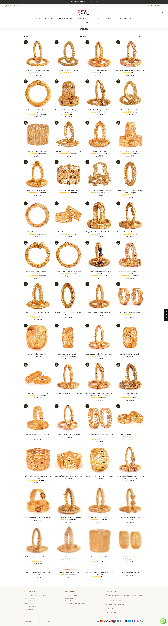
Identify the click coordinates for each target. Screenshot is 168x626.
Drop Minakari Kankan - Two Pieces (68, 517)
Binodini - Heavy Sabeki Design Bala (99, 312)
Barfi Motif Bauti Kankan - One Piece (38, 232)
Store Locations (70, 598)
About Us (68, 601)
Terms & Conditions (31, 601)
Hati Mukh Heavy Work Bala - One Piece (38, 111)
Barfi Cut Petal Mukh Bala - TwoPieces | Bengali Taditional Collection (99, 394)
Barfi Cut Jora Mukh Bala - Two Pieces (68, 393)
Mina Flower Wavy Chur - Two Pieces (38, 517)
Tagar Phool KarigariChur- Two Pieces (99, 232)
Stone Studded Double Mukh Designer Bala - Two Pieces (130, 477)
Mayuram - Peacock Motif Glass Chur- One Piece (99, 573)
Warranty (97, 19)
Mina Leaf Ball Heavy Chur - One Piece (68, 476)
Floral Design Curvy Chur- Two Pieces (130, 151)
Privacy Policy (28, 604)
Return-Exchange (124, 19)
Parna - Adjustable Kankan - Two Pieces (38, 313)
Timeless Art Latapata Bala (99, 517)
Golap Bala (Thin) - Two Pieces (99, 110)
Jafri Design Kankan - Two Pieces (68, 557)
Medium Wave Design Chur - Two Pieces (38, 573)
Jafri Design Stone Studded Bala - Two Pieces (130, 518)
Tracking (109, 19)
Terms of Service (30, 606)
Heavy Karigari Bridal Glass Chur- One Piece (99, 558)
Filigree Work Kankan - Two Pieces (68, 151)
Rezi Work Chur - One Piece (38, 354)
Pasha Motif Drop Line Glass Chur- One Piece (38, 477)
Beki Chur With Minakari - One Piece (99, 190)
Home (38, 19)
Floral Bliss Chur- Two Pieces (130, 312)
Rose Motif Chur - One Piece (68, 232)
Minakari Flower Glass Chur (68, 190)
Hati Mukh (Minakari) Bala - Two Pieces (130, 71)
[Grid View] (25, 36)
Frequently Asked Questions (75, 604)
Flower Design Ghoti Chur (130, 435)
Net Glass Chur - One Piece (38, 151)
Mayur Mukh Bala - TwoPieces (37, 190)
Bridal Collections (67, 19)
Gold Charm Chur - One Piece (68, 354)
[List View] (27, 36)
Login (148, 6)
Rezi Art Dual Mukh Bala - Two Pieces (99, 354)
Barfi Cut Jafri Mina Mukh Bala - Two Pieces (37, 558)
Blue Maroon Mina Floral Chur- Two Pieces (130, 272)
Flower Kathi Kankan (99, 151)
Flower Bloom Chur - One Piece (130, 354)
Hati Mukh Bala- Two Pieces (99, 71)
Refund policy (28, 609)
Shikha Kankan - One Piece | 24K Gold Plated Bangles (68, 313)
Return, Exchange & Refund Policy (35, 595)
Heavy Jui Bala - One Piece (130, 110)
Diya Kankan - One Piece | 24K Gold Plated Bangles (130, 191)
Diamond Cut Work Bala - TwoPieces (130, 232)
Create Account (157, 6)
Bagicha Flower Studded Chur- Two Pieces (37, 436)
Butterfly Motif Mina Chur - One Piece (99, 476)
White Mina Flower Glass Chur (68, 572)
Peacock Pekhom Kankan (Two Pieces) (130, 394)
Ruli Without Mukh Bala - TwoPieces (37, 71)
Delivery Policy (29, 598)
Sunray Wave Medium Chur (130, 572)
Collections (50, 19)
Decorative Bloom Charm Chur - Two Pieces (99, 436)
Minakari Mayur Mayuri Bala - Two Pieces (99, 272)
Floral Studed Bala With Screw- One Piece (37, 272)
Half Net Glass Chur (130, 557)
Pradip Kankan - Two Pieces (69, 71)
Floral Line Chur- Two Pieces (38, 393)
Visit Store (84, 23)
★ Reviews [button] (166, 315)
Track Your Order (71, 595)
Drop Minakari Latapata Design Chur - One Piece (68, 111)
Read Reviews (83, 19)
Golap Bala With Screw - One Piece (68, 271)
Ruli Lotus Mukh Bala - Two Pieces (68, 435)
